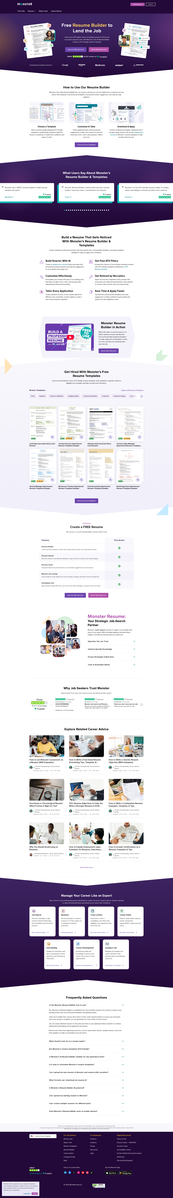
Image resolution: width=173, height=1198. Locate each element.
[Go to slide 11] (84, 210)
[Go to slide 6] (74, 210)
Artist (33, 396)
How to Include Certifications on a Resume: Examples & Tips (124, 848)
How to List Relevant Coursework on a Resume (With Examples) (46, 761)
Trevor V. (68, 197)
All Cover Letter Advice (98, 932)
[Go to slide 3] (68, 210)
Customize (43, 425)
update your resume (60, 264)
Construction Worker (90, 396)
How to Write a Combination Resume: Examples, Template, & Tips (126, 804)
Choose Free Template (86, 145)
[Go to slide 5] (72, 210)
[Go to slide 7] (76, 210)
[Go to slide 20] (102, 210)
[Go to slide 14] (90, 210)
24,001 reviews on (35, 1173)
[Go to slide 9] (80, 210)
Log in (150, 4)
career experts (100, 630)
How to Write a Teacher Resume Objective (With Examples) (123, 761)
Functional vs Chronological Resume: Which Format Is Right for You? (46, 804)
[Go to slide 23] (108, 210)
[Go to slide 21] (104, 210)
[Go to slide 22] (106, 210)
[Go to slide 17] (96, 210)
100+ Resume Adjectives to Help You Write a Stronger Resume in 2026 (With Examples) (86, 804)
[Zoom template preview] (52, 437)
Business (42, 396)
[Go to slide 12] (86, 210)
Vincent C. (129, 197)
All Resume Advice (67, 932)
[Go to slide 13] (88, 210)
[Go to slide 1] (64, 210)
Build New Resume (98, 50)
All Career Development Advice (86, 965)
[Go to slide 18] (98, 210)
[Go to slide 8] (78, 210)
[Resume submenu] (35, 10)
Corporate (105, 396)
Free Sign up (137, 4)
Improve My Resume (76, 50)
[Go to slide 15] (92, 210)
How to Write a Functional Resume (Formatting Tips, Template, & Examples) (85, 761)
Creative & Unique (119, 396)
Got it (34, 1193)
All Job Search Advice (39, 932)
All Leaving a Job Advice (113, 965)
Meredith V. (9, 197)
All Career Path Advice (127, 932)
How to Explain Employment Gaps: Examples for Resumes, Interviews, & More (86, 848)
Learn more (26, 1193)
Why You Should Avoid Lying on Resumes (43, 848)
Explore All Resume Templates (132, 390)
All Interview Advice (53, 965)
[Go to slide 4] (70, 210)
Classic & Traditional (56, 396)
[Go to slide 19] (100, 210)
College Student (73, 396)
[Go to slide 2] (66, 210)
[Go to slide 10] (82, 210)
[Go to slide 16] (94, 210)
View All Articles (86, 867)
